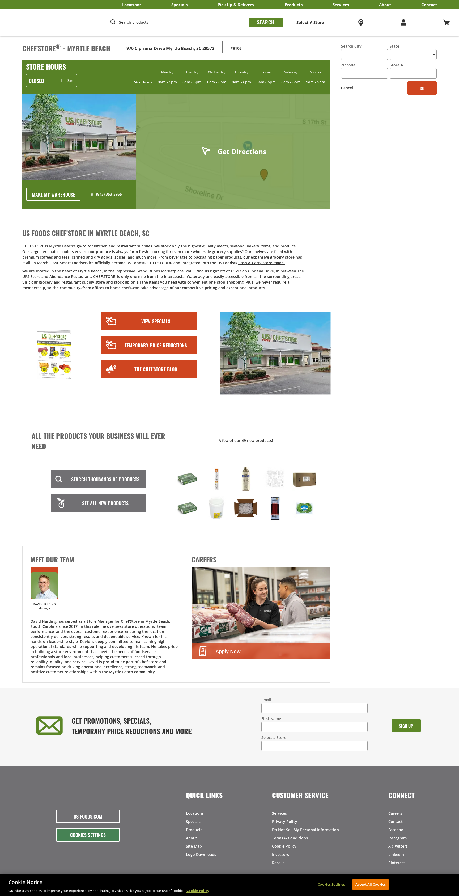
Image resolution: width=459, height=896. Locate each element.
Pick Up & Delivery (236, 4)
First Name (271, 718)
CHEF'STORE (51, 22)
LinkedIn (396, 854)
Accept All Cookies (370, 884)
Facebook (397, 829)
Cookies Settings (88, 835)
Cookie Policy (284, 846)
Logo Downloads (201, 854)
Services (341, 4)
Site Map (194, 846)
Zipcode (348, 65)
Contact (429, 4)
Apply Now (228, 651)
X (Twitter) (397, 846)
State (394, 46)
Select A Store (310, 22)
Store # (396, 65)
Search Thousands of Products (105, 479)
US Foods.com (88, 816)
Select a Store (273, 737)
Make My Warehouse (53, 194)
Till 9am (51, 81)
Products (294, 4)
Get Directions (242, 151)
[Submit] (266, 22)
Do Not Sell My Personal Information (305, 829)
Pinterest (396, 862)
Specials (179, 4)
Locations (131, 4)
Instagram (397, 837)
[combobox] (195, 22)
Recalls (278, 862)
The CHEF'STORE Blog (155, 369)
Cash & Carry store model (261, 262)
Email (266, 699)
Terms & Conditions (290, 837)
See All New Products (105, 503)
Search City (351, 46)
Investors (280, 854)
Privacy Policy (284, 821)
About (385, 4)
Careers (395, 813)
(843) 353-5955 (109, 194)
